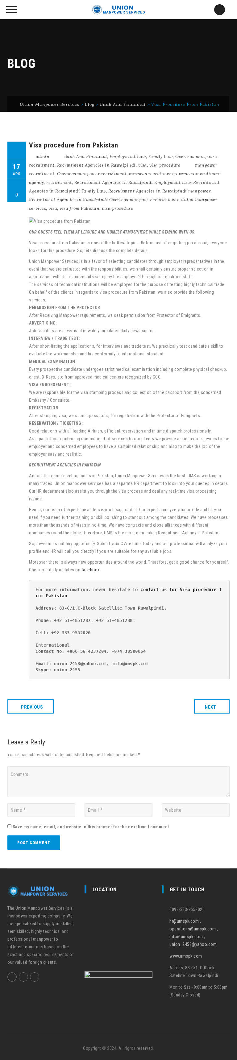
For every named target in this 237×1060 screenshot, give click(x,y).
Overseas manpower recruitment (92, 173)
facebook (90, 569)
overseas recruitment (151, 173)
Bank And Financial (85, 156)
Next (210, 707)
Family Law (160, 156)
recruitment (59, 182)
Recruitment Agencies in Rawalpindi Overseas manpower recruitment (104, 199)
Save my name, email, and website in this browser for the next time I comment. (92, 826)
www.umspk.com (185, 956)
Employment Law (128, 156)
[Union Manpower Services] (118, 9)
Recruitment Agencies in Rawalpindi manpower (159, 191)
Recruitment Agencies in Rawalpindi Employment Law (132, 182)
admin (43, 156)
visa (142, 165)
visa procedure (165, 165)
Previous (32, 707)
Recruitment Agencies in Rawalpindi (96, 165)
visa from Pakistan (79, 208)
